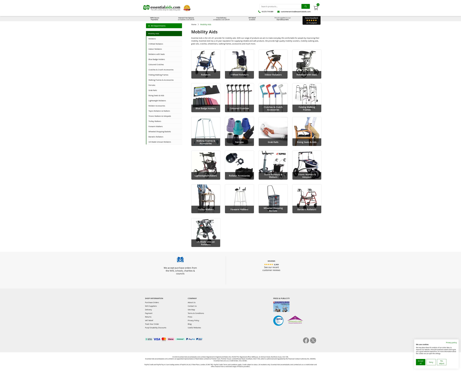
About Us (191, 302)
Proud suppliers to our (283, 19)
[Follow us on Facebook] (306, 342)
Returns (148, 317)
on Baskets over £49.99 (221, 19)
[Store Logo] (161, 8)
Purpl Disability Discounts (155, 327)
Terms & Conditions (196, 313)
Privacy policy (451, 342)
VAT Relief (149, 320)
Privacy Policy (193, 320)
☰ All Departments (157, 25)
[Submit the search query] (305, 6)
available (252, 19)
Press (190, 317)
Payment (148, 313)
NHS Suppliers (151, 306)
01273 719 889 (267, 11)
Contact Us (192, 306)
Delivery (148, 309)
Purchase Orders (152, 302)
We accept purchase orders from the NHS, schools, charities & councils (180, 270)
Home (193, 24)
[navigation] (164, 25)
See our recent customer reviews (271, 269)
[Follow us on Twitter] (313, 342)
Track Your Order (152, 324)
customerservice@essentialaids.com (296, 11)
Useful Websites (194, 327)
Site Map (191, 309)
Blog (189, 324)
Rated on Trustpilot (311, 20)
